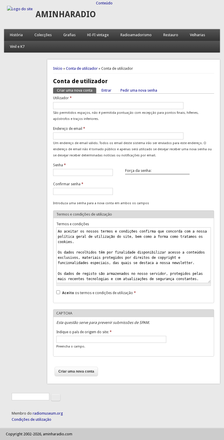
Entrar (106, 90)
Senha (59, 165)
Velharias (197, 35)
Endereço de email (69, 129)
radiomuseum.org (48, 413)
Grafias (69, 35)
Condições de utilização (31, 419)
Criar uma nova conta (76, 90)
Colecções (43, 35)
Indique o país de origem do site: (84, 332)
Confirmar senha (68, 184)
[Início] (20, 9)
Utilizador (62, 98)
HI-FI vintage (98, 35)
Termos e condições (72, 224)
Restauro (170, 35)
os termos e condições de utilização (99, 293)
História (16, 35)
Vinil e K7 (17, 46)
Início (57, 68)
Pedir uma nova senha (138, 90)
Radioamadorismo (136, 35)
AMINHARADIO (66, 14)
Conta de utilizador (82, 68)
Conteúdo (104, 3)
